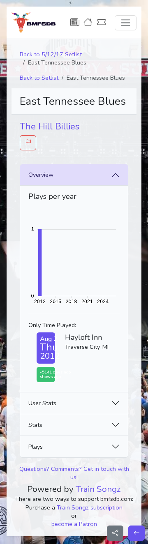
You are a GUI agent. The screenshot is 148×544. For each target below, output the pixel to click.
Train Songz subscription (90, 507)
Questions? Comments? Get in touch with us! (74, 473)
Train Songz (98, 489)
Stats (35, 425)
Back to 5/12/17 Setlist (51, 54)
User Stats (42, 403)
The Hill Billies (49, 126)
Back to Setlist (39, 78)
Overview (40, 175)
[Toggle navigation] (125, 22)
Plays (35, 447)
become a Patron (74, 524)
